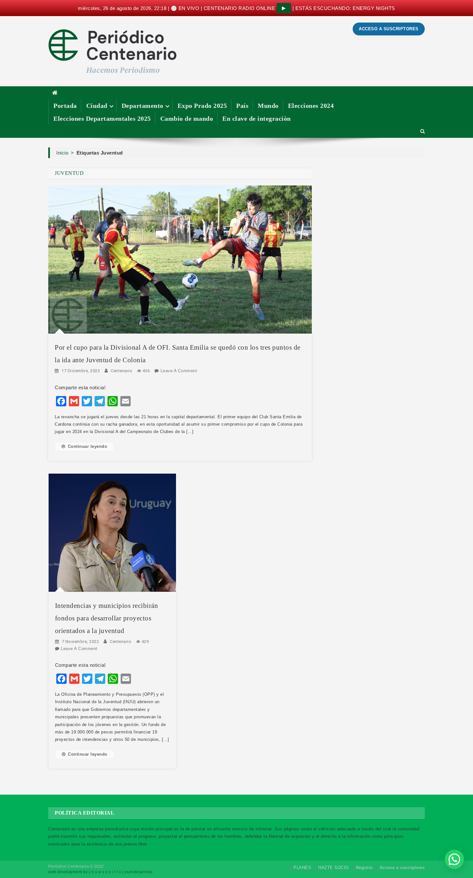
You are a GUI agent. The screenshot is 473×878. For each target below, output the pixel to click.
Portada (65, 105)
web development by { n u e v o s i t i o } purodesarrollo (100, 872)
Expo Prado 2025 (202, 105)
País (242, 105)
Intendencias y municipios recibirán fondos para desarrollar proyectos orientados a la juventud (106, 618)
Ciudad (96, 105)
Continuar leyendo (87, 446)
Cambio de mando (186, 118)
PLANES (302, 867)
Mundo (268, 105)
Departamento (142, 105)
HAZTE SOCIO (333, 867)
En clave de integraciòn (256, 118)
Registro (364, 867)
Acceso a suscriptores (402, 867)
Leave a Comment (179, 370)
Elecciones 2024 (311, 105)
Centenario (121, 370)
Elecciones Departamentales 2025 (102, 118)
